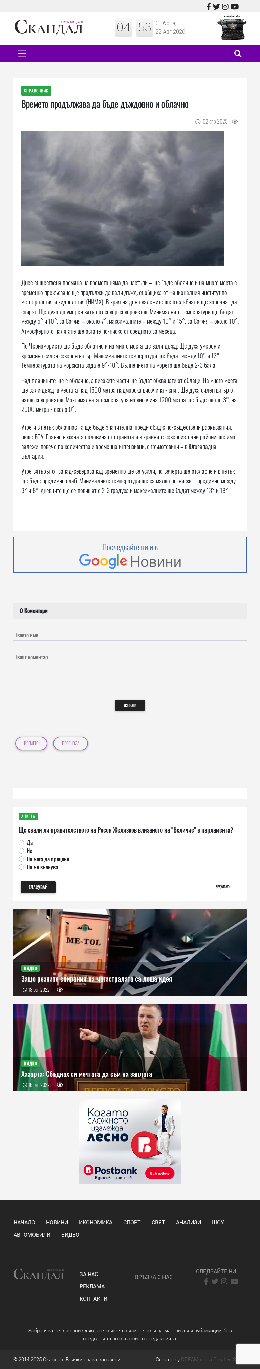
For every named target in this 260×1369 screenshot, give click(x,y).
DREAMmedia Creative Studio (214, 1359)
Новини (57, 1222)
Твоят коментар (31, 657)
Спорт (132, 1222)
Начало (24, 1222)
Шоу (218, 1222)
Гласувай (38, 887)
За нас (89, 1274)
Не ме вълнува (42, 867)
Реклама (92, 1286)
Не (29, 851)
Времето (31, 743)
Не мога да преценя (48, 859)
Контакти (93, 1299)
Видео (70, 1234)
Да (30, 843)
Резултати (223, 886)
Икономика (95, 1222)
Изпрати (130, 705)
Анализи (188, 1222)
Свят (158, 1222)
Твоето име (26, 635)
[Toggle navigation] (22, 53)
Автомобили (32, 1234)
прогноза (70, 743)
